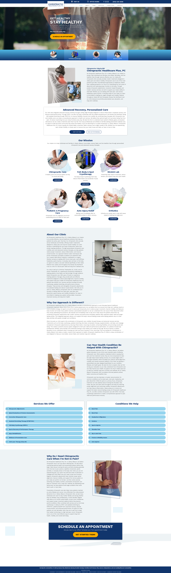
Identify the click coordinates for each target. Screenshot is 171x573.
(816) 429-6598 (118, 2)
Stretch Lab (96, 58)
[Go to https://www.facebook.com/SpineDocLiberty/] (104, 2)
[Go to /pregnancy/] (57, 214)
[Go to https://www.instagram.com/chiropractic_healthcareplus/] (106, 2)
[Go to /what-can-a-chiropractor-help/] (57, 174)
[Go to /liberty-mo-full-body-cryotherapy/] (85, 176)
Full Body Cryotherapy (75, 58)
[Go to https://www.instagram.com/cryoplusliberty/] (108, 2)
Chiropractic (53, 58)
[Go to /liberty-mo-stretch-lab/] (113, 174)
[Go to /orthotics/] (113, 213)
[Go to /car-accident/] (85, 213)
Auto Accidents (117, 58)
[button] (63, 36)
